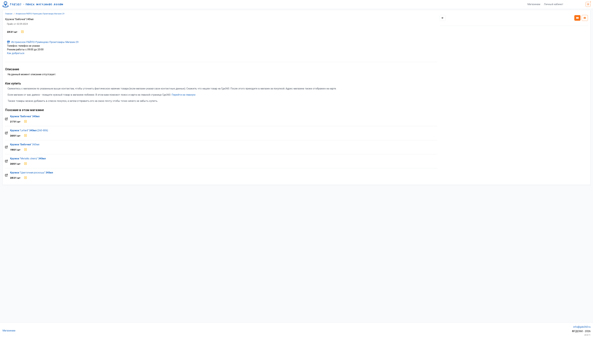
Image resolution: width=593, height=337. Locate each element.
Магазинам (533, 4)
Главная (8, 14)
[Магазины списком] (585, 18)
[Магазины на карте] (577, 18)
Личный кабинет (553, 4)
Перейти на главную (184, 94)
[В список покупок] (22, 32)
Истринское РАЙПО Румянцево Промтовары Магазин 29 (40, 14)
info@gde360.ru (582, 326)
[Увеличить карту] (443, 18)
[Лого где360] (32, 4)
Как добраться (15, 53)
